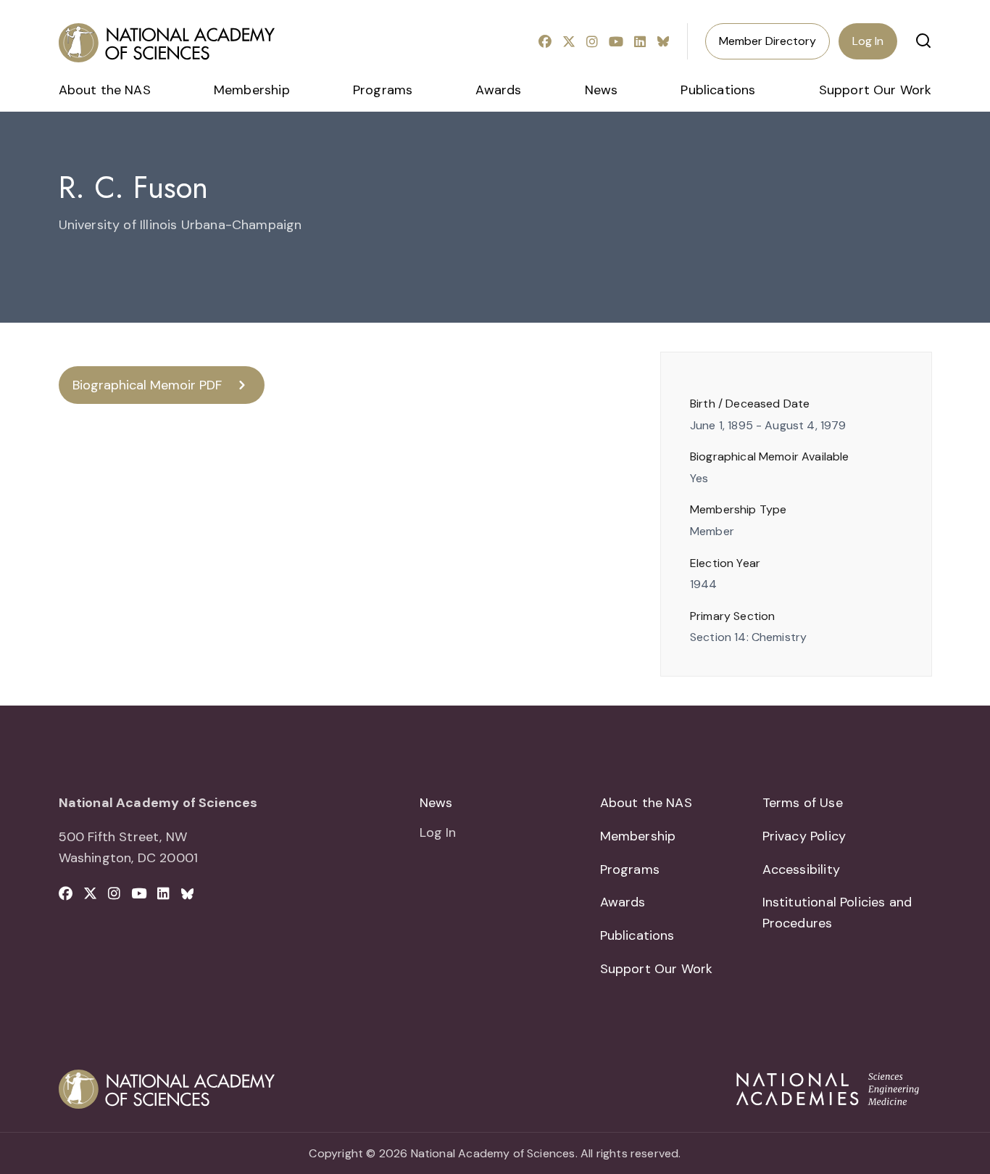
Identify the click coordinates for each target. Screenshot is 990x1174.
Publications (718, 90)
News (601, 90)
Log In (867, 41)
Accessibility (801, 869)
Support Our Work (875, 90)
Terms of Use (802, 802)
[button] (923, 40)
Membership (252, 90)
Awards (498, 90)
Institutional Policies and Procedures (837, 912)
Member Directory (767, 41)
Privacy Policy (804, 836)
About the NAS (105, 90)
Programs (382, 90)
